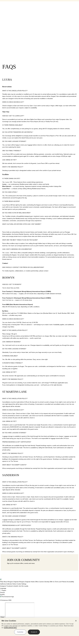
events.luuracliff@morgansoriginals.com (24, 259)
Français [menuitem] (2, 20)
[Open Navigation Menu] (1, 8)
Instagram (3, 586)
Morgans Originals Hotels (27, 581)
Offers (37, 581)
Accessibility (70, 581)
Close (2, 617)
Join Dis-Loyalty (23, 586)
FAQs (1, 581)
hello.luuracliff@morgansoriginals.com (60, 271)
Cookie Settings (21, 584)
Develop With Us (49, 581)
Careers (41, 581)
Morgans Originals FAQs (11, 4)
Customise (20, 632)
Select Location (5, 14)
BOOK (4, 25)
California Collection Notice (8, 584)
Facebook (10, 586)
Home (6, 2)
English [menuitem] (2, 18)
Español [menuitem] (2, 22)
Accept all (34, 632)
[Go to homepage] (4, 12)
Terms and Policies (60, 581)
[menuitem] (12, 30)
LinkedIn (15, 586)
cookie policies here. (10, 627)
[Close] (76, 621)
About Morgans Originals (11, 581)
